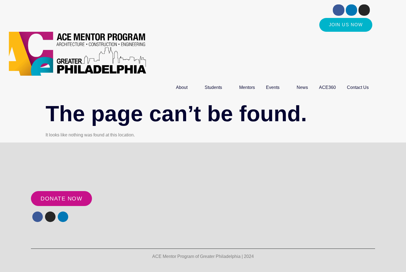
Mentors (247, 87)
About (182, 87)
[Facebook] (338, 10)
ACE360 (327, 87)
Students (213, 87)
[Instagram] (364, 10)
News (302, 87)
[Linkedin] (351, 10)
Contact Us (358, 87)
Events (273, 87)
